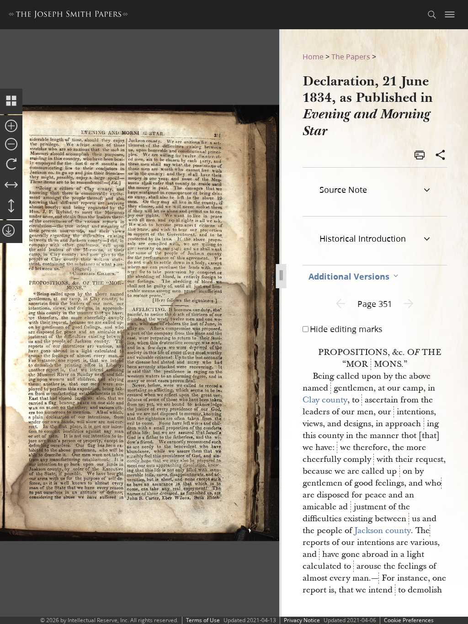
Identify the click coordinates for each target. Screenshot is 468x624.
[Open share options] (440, 155)
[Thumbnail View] (11, 101)
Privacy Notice (302, 620)
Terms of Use (203, 620)
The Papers (350, 56)
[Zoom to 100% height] (11, 206)
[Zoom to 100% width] (11, 185)
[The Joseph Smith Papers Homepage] (68, 16)
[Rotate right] (11, 164)
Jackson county (382, 530)
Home (313, 56)
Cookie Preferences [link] (409, 620)
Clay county (325, 400)
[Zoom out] (11, 144)
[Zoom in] (11, 126)
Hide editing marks (346, 329)
